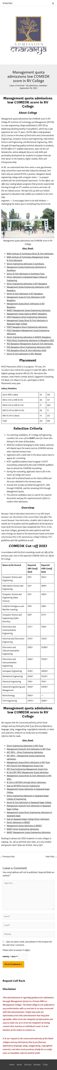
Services (27, 1064)
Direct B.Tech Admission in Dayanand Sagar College (29, 802)
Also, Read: (27, 248)
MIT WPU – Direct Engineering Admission (25, 752)
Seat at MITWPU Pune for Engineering (23, 786)
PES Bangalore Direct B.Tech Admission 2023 (26, 350)
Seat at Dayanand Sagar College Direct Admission (28, 819)
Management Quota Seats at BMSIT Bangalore (27, 314)
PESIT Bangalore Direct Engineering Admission (27, 327)
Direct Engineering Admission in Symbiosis (25, 264)
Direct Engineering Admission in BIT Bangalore (27, 283)
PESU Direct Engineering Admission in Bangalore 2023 (30, 340)
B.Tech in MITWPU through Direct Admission (26, 782)
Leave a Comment (17, 85)
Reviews (37, 1064)
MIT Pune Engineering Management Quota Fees (27, 769)
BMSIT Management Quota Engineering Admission (29, 310)
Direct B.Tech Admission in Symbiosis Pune (26, 273)
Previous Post (7, 856)
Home (11, 1064)
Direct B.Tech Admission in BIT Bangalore (25, 293)
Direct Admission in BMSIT (18, 822)
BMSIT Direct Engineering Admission (23, 829)
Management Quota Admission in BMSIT (24, 825)
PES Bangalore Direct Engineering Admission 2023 (29, 347)
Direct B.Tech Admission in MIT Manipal (24, 354)
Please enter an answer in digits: (16, 950)
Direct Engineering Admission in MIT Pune (25, 745)
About (19, 1064)
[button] (53, 3)
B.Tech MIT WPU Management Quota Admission (28, 772)
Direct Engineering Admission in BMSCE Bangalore (29, 337)
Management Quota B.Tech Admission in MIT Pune (29, 749)
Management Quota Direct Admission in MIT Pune (28, 762)
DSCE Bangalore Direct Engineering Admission (27, 317)
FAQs (45, 1064)
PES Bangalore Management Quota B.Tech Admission (30, 343)
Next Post (51, 856)
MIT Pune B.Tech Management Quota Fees (25, 765)
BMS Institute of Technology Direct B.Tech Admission (30, 253)
